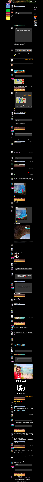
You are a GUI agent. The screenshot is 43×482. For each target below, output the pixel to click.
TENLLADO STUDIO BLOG (12, 31)
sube (14, 110)
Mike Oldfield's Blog (12, 331)
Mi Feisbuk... (12, 137)
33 (27, 477)
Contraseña (31, 1)
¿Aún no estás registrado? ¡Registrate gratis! (35, 9)
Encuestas (7, 6)
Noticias (6, 5)
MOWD (6, 19)
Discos (13, 3)
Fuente (15, 16)
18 (19, 477)
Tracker (6, 11)
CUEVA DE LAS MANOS (25, 75)
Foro (6, 13)
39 (30, 477)
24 (22, 477)
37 (29, 477)
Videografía (7, 17)
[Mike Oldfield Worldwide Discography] (35, 6)
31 (26, 477)
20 (20, 477)
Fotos (6, 9)
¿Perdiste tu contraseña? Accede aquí (35, 11)
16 (18, 477)
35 (28, 477)
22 (21, 477)
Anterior (11, 477)
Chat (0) (7, 15)
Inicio (6, 3)
